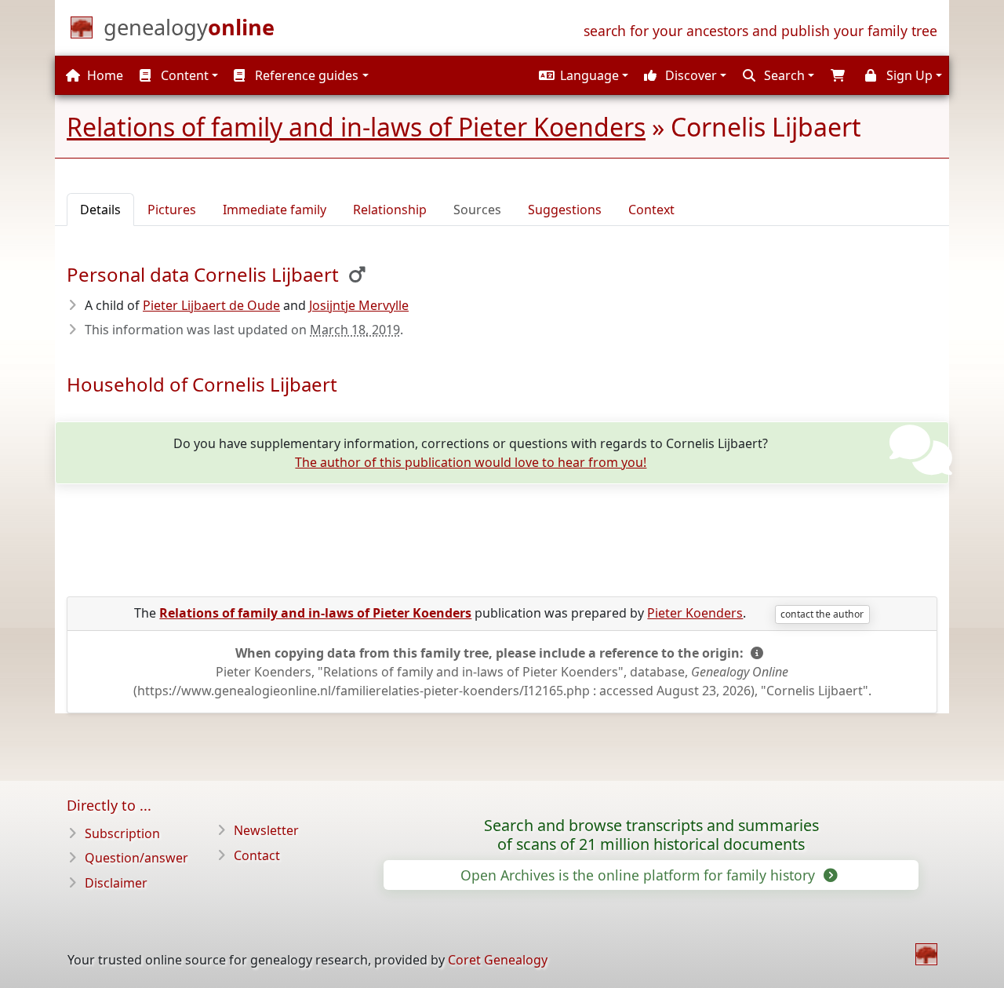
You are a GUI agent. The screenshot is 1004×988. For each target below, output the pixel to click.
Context (651, 209)
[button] (582, 75)
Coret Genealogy (497, 959)
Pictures (171, 209)
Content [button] (183, 75)
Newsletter (266, 830)
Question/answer (136, 857)
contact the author (822, 614)
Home (103, 75)
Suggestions (565, 209)
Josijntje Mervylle (359, 305)
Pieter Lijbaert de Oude (211, 305)
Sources (477, 209)
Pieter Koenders (695, 613)
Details (100, 209)
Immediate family (274, 209)
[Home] (926, 954)
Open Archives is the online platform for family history (639, 875)
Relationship (390, 209)
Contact (257, 855)
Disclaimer (116, 882)
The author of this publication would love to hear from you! (470, 462)
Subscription (122, 833)
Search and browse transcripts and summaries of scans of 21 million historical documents (651, 835)
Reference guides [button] (305, 75)
